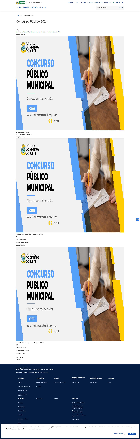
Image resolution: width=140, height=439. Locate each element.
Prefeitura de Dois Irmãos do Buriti (32, 7)
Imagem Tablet (20, 137)
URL (17, 30)
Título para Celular (21, 347)
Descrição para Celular (22, 350)
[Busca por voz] (120, 7)
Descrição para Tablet (22, 242)
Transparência (70, 2)
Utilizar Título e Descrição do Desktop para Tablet (29, 234)
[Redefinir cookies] (122, 2)
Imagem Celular (20, 245)
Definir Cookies (118, 433)
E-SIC (77, 2)
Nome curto (19, 357)
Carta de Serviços (98, 2)
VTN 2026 (90, 2)
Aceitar (132, 433)
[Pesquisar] (122, 7)
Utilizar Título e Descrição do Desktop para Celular (30, 342)
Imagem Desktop (20, 34)
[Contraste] (117, 2)
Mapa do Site (107, 2)
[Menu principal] (17, 7)
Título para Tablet (21, 239)
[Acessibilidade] (119, 2)
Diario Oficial (83, 2)
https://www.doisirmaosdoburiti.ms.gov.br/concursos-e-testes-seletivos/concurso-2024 (38, 32)
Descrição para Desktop (22, 132)
